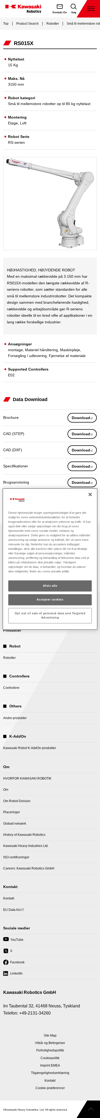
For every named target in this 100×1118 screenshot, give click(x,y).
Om (5, 789)
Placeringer (11, 812)
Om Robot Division (16, 801)
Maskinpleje (70, 350)
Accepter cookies (50, 599)
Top (6, 23)
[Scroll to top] (88, 1109)
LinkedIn (13, 975)
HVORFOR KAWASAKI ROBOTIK (27, 778)
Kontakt (8, 898)
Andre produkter (15, 718)
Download (84, 419)
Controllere (11, 688)
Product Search (27, 23)
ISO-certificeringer (16, 857)
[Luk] (90, 494)
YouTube (13, 941)
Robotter (52, 23)
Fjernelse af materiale (67, 356)
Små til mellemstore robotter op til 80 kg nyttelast (49, 104)
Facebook (14, 964)
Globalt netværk (14, 823)
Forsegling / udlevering (27, 356)
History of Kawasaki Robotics (24, 835)
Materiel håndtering (41, 350)
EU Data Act (12, 911)
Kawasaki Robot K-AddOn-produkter (29, 748)
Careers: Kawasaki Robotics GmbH (28, 868)
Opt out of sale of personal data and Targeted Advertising (50, 615)
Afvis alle (50, 586)
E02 (11, 375)
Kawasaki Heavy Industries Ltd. (26, 846)
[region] (49, 559)
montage (15, 350)
